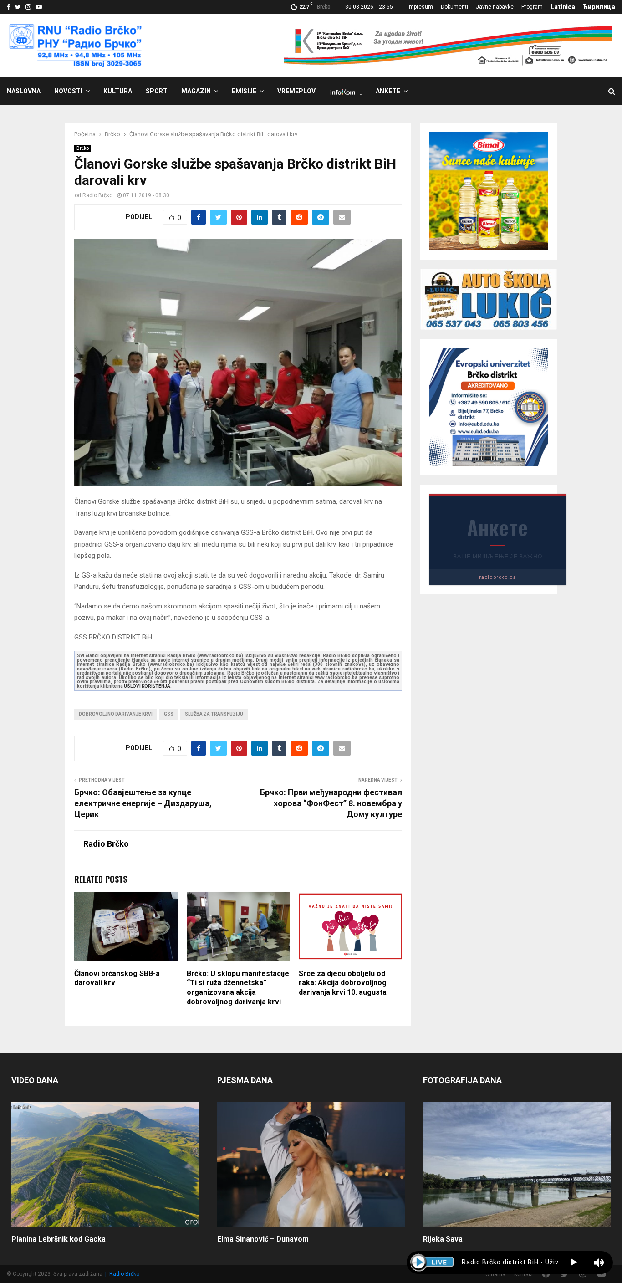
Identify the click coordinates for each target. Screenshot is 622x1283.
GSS (168, 713)
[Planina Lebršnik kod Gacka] (105, 1164)
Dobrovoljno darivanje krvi (116, 713)
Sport (157, 91)
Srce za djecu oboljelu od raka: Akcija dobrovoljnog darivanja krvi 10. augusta (343, 983)
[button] (573, 1262)
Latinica (563, 6)
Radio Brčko (97, 195)
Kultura (117, 91)
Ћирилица (599, 6)
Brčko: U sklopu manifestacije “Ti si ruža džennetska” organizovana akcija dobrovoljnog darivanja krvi (238, 987)
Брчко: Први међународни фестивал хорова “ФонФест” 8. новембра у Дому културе (331, 803)
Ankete (388, 91)
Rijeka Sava (443, 1239)
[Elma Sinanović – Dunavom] (311, 1164)
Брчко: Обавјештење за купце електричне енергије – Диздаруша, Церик (143, 803)
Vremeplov (296, 91)
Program (532, 7)
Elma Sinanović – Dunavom (263, 1239)
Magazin (196, 91)
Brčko (82, 148)
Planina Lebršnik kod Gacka (58, 1239)
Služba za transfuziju (214, 713)
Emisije (244, 91)
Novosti (68, 91)
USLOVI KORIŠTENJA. (148, 686)
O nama (495, 1274)
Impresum (420, 7)
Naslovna (24, 91)
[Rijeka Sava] (517, 1164)
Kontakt (523, 1274)
